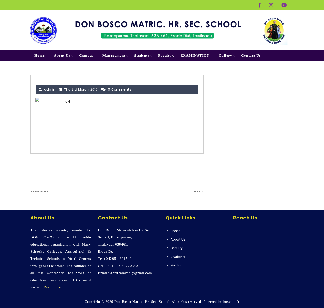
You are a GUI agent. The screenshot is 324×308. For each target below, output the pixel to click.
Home (39, 55)
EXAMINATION (195, 55)
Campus (86, 55)
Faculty (164, 55)
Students (141, 55)
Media (176, 265)
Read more (52, 287)
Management (113, 55)
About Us (62, 55)
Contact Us (251, 55)
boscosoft (231, 301)
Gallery (225, 55)
